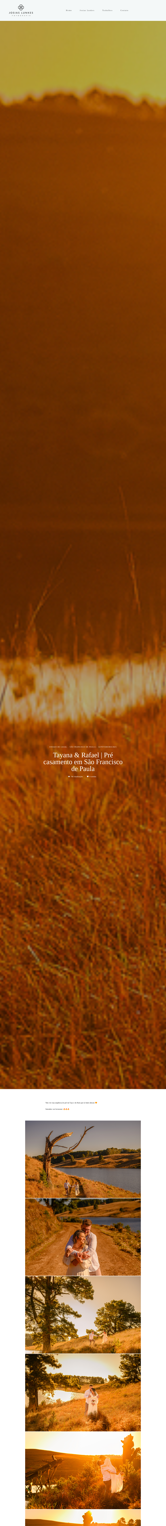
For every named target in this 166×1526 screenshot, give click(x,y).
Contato (124, 10)
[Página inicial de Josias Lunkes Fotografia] (22, 10)
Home (69, 10)
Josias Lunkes (87, 10)
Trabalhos (107, 10)
